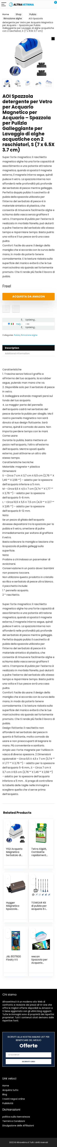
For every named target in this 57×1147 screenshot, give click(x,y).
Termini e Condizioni (13, 1121)
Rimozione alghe (13, 18)
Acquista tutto (10, 1090)
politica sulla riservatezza (16, 1116)
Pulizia (32, 14)
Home (5, 14)
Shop (18, 14)
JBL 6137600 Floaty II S (13, 958)
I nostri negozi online (13, 1098)
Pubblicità (7, 1103)
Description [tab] (12, 348)
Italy (18, 323)
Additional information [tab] (17, 353)
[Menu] (4, 4)
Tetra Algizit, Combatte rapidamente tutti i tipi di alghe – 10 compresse (39, 856)
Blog (4, 1094)
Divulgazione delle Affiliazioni (18, 1125)
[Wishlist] (47, 4)
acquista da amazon (28, 296)
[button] (53, 38)
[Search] (40, 4)
